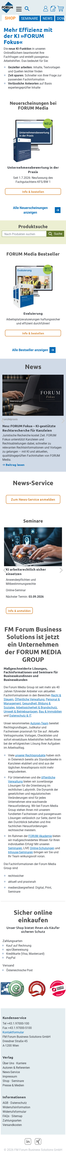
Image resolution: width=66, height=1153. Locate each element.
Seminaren (15, 848)
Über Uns (8, 1063)
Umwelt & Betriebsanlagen (21, 711)
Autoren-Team (39, 723)
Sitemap (17, 1116)
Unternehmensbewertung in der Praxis (33, 169)
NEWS (47, 18)
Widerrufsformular (14, 1111)
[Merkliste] (53, 9)
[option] (33, 420)
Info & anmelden (19, 611)
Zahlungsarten (12, 941)
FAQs (6, 1116)
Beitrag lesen (15, 465)
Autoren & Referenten (16, 1067)
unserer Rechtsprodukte (30, 755)
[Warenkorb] (60, 9)
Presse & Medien (13, 1085)
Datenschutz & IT (20, 715)
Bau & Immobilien (50, 711)
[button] (46, 9)
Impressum (10, 1076)
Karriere (21, 1063)
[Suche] (27, 9)
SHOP (10, 18)
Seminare (18, 1081)
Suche (58, 233)
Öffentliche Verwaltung (30, 699)
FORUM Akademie (40, 836)
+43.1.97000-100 (18, 1023)
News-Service (11, 1072)
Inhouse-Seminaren (20, 852)
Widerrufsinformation (16, 1107)
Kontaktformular (13, 1032)
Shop (6, 1081)
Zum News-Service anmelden (33, 499)
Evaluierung (33, 313)
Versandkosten (12, 1125)
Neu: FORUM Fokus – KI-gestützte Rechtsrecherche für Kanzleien (29, 428)
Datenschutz (18, 1103)
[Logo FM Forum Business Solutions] (7, 7)
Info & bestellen (33, 191)
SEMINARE (29, 18)
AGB (5, 1103)
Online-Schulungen (42, 848)
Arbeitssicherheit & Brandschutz (36, 707)
